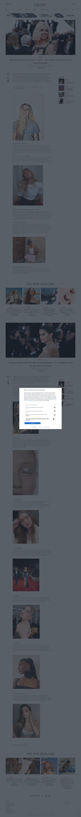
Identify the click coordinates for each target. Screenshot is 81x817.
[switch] (54, 407)
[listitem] (40, 404)
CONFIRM (33, 423)
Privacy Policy (46, 427)
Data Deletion (34, 427)
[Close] (60, 390)
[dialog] (40, 408)
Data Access (40, 427)
